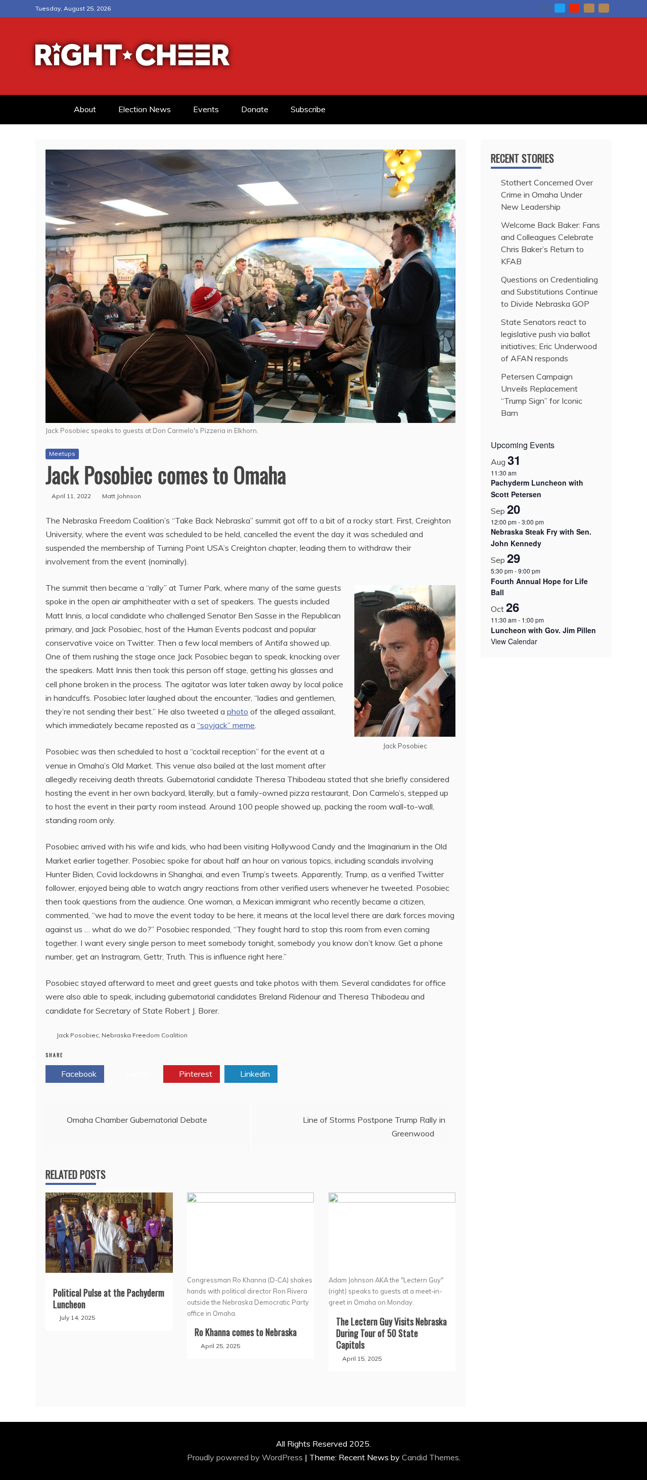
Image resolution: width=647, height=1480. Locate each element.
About (85, 109)
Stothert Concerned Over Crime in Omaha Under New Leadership (547, 194)
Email (589, 8)
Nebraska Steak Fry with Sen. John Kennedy (541, 537)
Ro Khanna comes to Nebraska (246, 1332)
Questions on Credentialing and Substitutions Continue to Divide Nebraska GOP (549, 291)
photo (237, 711)
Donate (254, 109)
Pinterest (194, 1074)
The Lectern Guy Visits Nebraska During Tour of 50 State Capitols (391, 1333)
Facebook (545, 8)
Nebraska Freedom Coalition (145, 1035)
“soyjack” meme (226, 725)
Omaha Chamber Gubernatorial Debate (137, 1120)
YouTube (574, 8)
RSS (603, 8)
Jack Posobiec (78, 1035)
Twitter (559, 8)
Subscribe (308, 109)
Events (206, 109)
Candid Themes (430, 1457)
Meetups (62, 453)
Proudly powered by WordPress (246, 1457)
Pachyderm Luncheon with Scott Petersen (537, 488)
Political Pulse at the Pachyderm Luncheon (108, 1298)
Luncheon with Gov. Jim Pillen (543, 630)
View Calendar (514, 641)
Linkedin (254, 1074)
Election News (144, 109)
